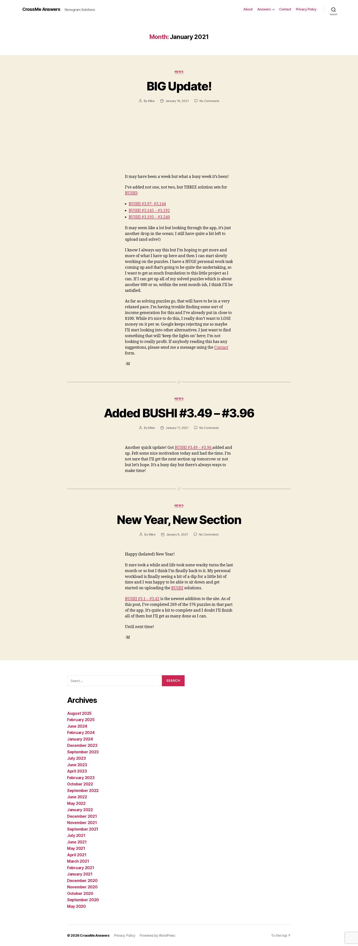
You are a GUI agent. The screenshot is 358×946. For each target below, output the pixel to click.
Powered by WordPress (157, 935)
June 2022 (77, 797)
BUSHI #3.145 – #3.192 (149, 210)
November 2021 (82, 822)
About (248, 9)
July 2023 (76, 758)
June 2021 (77, 842)
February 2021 (80, 867)
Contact (285, 9)
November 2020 (82, 887)
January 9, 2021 (177, 534)
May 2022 (76, 803)
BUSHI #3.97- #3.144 (147, 203)
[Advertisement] (179, 131)
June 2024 (77, 726)
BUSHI (131, 193)
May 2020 (76, 906)
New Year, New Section (179, 519)
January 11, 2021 (177, 428)
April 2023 (77, 771)
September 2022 (83, 790)
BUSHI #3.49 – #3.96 (193, 447)
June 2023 (77, 765)
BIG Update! (179, 86)
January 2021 (79, 874)
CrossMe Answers (41, 9)
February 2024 (81, 732)
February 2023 (81, 777)
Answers (264, 9)
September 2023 (83, 752)
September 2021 (82, 829)
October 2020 (80, 893)
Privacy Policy (306, 9)
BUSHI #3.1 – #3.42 (142, 598)
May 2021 (76, 848)
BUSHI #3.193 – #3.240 (149, 217)
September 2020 (83, 900)
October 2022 (80, 784)
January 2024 (80, 739)
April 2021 (76, 855)
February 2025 (81, 719)
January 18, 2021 (177, 101)
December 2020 (82, 880)
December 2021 (82, 816)
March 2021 (78, 861)
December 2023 (82, 745)
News (179, 71)
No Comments (209, 101)
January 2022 (80, 809)
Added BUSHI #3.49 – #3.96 (179, 413)
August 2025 (79, 713)
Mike (151, 101)
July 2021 (76, 835)
